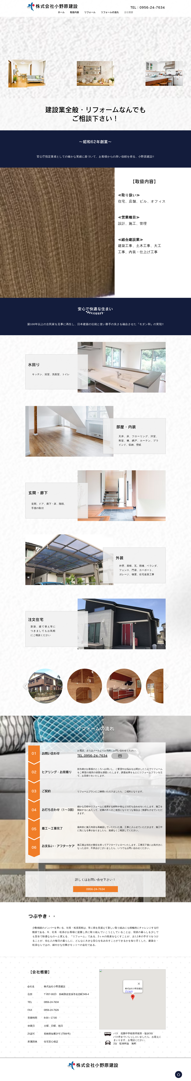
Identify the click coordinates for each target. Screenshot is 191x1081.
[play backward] (25, 686)
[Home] (178, 1074)
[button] (45, 686)
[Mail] (119, 756)
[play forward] (166, 686)
